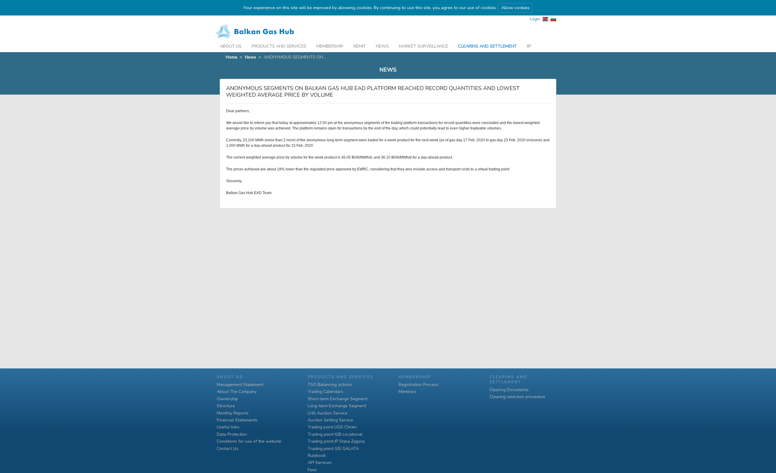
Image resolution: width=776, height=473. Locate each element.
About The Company (236, 391)
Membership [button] (329, 46)
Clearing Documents (509, 390)
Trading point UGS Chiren (332, 427)
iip (529, 46)
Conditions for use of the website (249, 441)
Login (535, 19)
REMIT (359, 46)
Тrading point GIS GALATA (333, 448)
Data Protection (232, 434)
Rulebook (317, 455)
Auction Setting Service (330, 420)
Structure (226, 406)
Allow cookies (515, 8)
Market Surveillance (423, 46)
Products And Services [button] (279, 46)
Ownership (227, 399)
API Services (320, 462)
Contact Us (227, 448)
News (382, 46)
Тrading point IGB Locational (335, 434)
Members (407, 391)
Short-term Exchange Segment (337, 399)
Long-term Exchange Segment (337, 406)
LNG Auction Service (327, 413)
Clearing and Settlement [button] (487, 46)
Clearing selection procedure (517, 397)
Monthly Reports (233, 413)
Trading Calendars (325, 391)
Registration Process (418, 384)
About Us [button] (231, 46)
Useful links (228, 427)
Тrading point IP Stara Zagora (336, 441)
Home (231, 57)
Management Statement (240, 384)
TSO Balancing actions (330, 384)
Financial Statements (237, 420)
